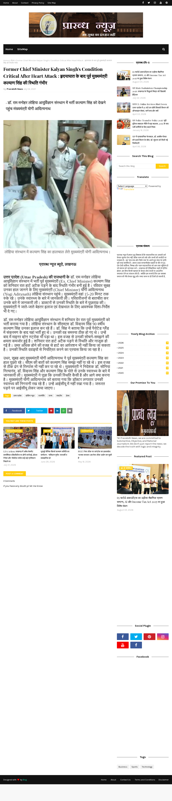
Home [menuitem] (9, 49)
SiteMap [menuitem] (22, 49)
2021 (143, 368)
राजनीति (41, 395)
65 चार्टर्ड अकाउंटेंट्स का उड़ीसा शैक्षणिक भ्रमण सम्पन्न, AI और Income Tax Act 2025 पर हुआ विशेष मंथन (149, 75)
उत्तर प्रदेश (17, 395)
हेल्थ (12, 60)
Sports (135, 767)
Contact (24, 3)
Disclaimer (164, 780)
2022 (143, 363)
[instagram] (155, 3)
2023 (143, 358)
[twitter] (149, 3)
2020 (143, 373)
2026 (143, 343)
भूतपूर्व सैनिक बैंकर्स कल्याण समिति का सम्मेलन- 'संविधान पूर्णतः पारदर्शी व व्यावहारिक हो (55, 454)
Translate (129, 189)
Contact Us (125, 780)
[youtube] (161, 3)
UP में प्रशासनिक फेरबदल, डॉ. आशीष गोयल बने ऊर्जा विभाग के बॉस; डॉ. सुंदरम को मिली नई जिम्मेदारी (150, 139)
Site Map (52, 3)
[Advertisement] (143, 217)
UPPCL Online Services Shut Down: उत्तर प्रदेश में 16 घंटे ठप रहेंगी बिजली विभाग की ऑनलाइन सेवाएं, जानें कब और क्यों (150, 107)
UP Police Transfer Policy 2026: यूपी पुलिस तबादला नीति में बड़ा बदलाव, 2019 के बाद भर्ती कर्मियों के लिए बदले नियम (150, 123)
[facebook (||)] (136, 645)
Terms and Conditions (145, 780)
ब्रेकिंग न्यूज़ (30, 395)
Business (123, 767)
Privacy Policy (38, 3)
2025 (143, 348)
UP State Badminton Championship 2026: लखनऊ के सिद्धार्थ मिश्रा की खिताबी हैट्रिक (149, 91)
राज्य (50, 395)
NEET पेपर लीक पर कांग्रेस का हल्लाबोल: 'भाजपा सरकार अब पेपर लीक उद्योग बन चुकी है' (95, 454)
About (15, 3)
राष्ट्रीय (59, 395)
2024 (143, 353)
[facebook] (143, 3)
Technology (147, 767)
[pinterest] (166, 3)
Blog (25, 780)
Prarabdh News (15, 89)
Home (6, 3)
